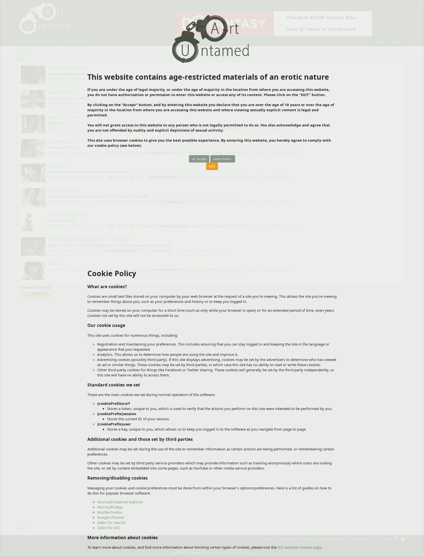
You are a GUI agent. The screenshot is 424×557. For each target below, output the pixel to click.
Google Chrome (110, 517)
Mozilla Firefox (109, 512)
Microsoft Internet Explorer (120, 501)
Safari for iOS (108, 527)
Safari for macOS (111, 522)
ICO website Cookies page (299, 547)
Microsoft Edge (110, 507)
